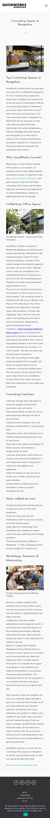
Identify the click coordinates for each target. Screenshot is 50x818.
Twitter (22, 782)
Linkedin (33, 782)
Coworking (25, 795)
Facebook (16, 782)
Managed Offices (25, 798)
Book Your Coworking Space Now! (22, 765)
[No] (47, 810)
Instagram (28, 782)
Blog (25, 801)
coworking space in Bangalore (24, 178)
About (25, 792)
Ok (26, 814)
